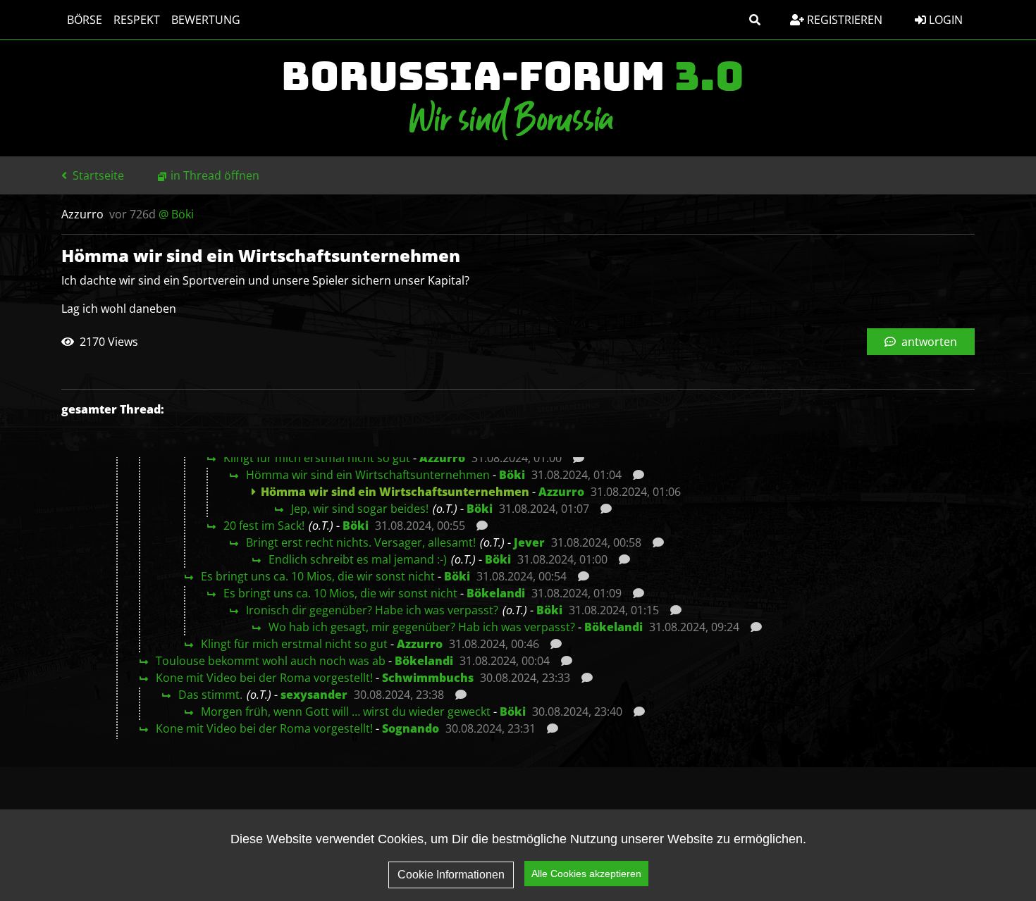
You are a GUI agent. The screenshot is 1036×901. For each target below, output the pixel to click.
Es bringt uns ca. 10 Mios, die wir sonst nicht (318, 576)
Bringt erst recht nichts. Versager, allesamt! (361, 542)
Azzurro (442, 458)
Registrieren (843, 19)
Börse (84, 19)
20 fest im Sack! (264, 525)
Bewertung (205, 19)
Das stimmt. (210, 694)
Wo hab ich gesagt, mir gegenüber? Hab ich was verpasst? (422, 627)
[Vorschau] (574, 458)
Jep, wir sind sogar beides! (359, 508)
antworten (928, 341)
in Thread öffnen (215, 175)
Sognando (410, 728)
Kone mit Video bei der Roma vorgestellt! (264, 677)
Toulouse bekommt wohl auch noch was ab (270, 661)
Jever (529, 542)
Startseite (97, 175)
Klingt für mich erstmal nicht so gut (317, 458)
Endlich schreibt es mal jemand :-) (358, 559)
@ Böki (176, 214)
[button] (755, 19)
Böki (512, 475)
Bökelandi (496, 593)
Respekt (136, 19)
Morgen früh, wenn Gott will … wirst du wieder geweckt (345, 711)
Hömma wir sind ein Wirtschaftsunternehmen (368, 475)
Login (944, 19)
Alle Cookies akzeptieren (586, 873)
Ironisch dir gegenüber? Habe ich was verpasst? (372, 610)
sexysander (313, 694)
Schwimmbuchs (428, 677)
